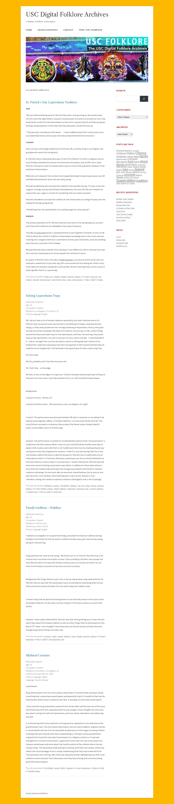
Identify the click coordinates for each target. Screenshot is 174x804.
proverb (129, 174)
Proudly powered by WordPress (37, 793)
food (130, 161)
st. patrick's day (32, 492)
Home (29, 30)
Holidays (57, 277)
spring (69, 280)
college (130, 157)
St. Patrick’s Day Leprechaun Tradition (51, 102)
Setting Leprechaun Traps (43, 295)
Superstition (126, 180)
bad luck (128, 151)
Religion (139, 175)
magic (123, 172)
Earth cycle (48, 277)
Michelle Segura (34, 771)
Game (54, 636)
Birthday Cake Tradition (125, 199)
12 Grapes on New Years (125, 208)
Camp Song (120, 211)
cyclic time (94, 277)
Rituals (119, 177)
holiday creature (47, 489)
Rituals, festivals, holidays (71, 277)
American (120, 151)
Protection (120, 175)
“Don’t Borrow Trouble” (124, 214)
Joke (125, 169)
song (131, 177)
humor (143, 167)
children (130, 153)
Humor (73, 636)
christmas (121, 156)
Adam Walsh (121, 220)
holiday (129, 167)
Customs (56, 486)
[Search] (144, 99)
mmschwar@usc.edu (56, 639)
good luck (141, 165)
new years (143, 172)
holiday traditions (60, 489)
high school (121, 167)
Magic (88, 486)
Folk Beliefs (64, 486)
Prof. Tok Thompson (90, 30)
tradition (142, 180)
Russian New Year (123, 205)
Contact (68, 30)
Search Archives (48, 30)
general (60, 636)
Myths (63, 768)
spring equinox (77, 280)
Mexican (129, 172)
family (143, 156)
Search (120, 90)
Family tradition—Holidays (43, 508)
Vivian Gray (57, 492)
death (136, 156)
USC (127, 183)
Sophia (100, 280)
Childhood (48, 486)
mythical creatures (96, 489)
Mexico (136, 172)
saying (126, 177)
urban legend (121, 183)
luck (118, 172)
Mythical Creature (38, 655)
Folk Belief (132, 159)
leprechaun (71, 489)
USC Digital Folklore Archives (67, 14)
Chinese (140, 153)
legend (139, 169)
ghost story (131, 164)
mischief (36, 280)
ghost (144, 161)
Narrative (69, 768)
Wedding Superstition (124, 202)
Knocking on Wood (123, 217)
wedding (132, 183)
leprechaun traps (82, 489)
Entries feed (120, 240)
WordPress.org (121, 246)
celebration (135, 150)
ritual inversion (45, 280)
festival (118, 159)
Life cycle (81, 486)
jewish (119, 170)
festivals (124, 159)
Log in (118, 237)
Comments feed (122, 243)
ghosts (120, 164)
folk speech (121, 162)
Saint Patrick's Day (59, 280)
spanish (136, 177)
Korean (131, 170)
